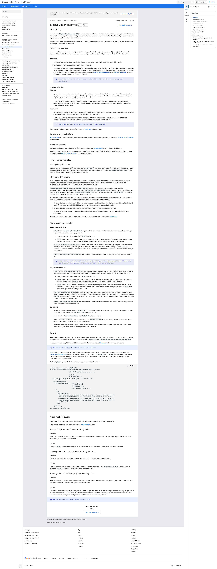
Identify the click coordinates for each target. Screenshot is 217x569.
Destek (35, 6)
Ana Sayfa (52, 20)
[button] (11, 79)
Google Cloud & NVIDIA (31, 543)
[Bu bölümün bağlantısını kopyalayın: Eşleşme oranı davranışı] (69, 48)
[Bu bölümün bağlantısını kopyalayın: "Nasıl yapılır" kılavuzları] (72, 417)
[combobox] (185, 2)
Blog (79, 532)
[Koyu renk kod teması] (130, 365)
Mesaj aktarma (103, 343)
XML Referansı (26, 6)
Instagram (80, 538)
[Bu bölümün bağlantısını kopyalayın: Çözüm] (56, 443)
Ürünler (59, 20)
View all (133, 551)
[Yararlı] (130, 20)
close (214, 7)
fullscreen (212, 7)
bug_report (209, 7)
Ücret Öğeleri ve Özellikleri (126, 137)
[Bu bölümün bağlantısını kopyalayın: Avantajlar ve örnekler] (65, 87)
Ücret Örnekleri (85, 424)
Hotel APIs (13, 2)
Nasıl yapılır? (88, 129)
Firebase (133, 538)
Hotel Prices (25, 2)
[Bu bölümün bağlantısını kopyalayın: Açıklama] (57, 433)
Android (133, 532)
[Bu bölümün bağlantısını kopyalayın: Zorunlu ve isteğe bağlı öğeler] (74, 134)
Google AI (85, 558)
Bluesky (80, 535)
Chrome (133, 535)
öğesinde (58, 354)
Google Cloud (134, 546)
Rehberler (5, 6)
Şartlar (26, 565)
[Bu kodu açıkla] (127, 365)
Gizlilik (31, 565)
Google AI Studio (135, 540)
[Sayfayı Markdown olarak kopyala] (84, 25)
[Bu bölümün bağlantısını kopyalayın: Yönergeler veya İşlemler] (74, 223)
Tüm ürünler (94, 558)
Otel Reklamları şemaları (68, 153)
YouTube (80, 546)
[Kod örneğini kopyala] (132, 365)
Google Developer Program (32, 532)
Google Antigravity (136, 543)
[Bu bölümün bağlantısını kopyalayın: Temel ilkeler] (59, 59)
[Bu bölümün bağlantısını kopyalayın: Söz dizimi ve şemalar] (68, 145)
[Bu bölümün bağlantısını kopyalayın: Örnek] (57, 333)
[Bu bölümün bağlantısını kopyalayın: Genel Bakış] (62, 30)
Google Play (134, 549)
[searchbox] (11, 11)
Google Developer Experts (32, 538)
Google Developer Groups (31, 535)
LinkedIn (80, 540)
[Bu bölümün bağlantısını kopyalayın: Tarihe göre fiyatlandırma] (71, 165)
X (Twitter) (81, 543)
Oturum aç (212, 2)
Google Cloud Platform (73, 558)
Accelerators (28, 540)
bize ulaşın (113, 216)
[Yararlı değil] (133, 20)
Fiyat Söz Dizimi (98, 148)
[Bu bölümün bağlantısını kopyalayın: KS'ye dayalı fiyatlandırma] (71, 177)
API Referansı (14, 6)
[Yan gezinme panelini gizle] (20, 566)
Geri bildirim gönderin (125, 25)
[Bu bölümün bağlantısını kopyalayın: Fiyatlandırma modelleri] (73, 160)
